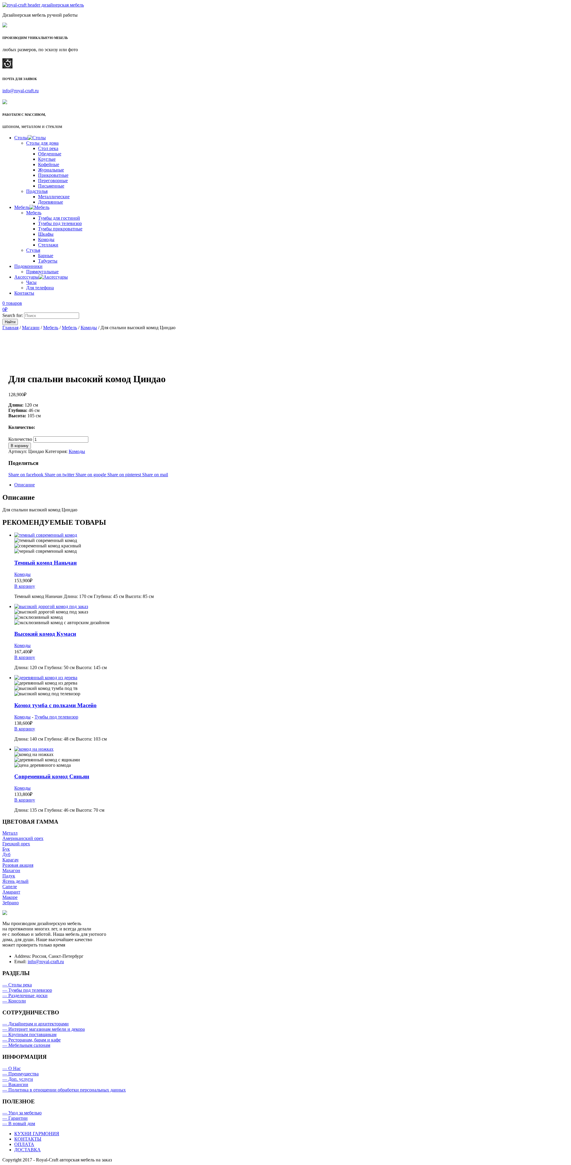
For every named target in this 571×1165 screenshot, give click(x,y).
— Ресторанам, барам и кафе (31, 1039)
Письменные (51, 185)
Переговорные (53, 180)
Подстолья (37, 191)
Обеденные (49, 153)
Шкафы (46, 234)
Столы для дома (42, 143)
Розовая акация (17, 865)
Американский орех (22, 838)
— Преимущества (20, 1073)
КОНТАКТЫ (27, 1138)
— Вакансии (15, 1084)
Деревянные (50, 201)
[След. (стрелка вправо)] (560, 582)
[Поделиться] (551, 6)
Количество (20, 439)
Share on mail (155, 474)
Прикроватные (53, 175)
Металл (10, 833)
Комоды (46, 239)
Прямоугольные (42, 271)
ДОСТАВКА (27, 1149)
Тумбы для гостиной (59, 218)
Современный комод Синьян (51, 776)
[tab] (291, 485)
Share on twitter (60, 474)
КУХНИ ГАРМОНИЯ (36, 1133)
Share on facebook (26, 474)
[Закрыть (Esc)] (564, 6)
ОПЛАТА (24, 1144)
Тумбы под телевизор (60, 223)
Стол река (48, 148)
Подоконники (28, 266)
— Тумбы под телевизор (27, 990)
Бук (6, 849)
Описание (24, 484)
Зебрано (10, 902)
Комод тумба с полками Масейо (55, 705)
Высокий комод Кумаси (45, 634)
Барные (45, 255)
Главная (10, 327)
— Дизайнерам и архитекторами (35, 1023)
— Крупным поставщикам (29, 1034)
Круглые (47, 159)
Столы (21, 137)
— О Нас (11, 1068)
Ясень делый (15, 881)
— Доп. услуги (17, 1079)
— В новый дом (18, 1123)
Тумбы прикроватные (60, 228)
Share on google (91, 474)
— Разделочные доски (25, 995)
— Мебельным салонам (26, 1045)
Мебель (21, 207)
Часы (31, 282)
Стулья (33, 250)
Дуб (6, 854)
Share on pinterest (124, 474)
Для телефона (40, 287)
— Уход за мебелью (22, 1112)
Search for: (12, 315)
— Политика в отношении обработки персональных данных (64, 1089)
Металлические (54, 196)
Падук (8, 875)
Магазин (31, 327)
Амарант (11, 891)
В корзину (20, 445)
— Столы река (17, 984)
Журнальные (51, 169)
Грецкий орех (16, 843)
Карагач (10, 859)
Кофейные (48, 164)
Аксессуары (26, 276)
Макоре (10, 897)
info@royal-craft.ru (20, 90)
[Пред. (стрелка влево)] (10, 582)
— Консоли (14, 1000)
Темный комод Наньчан (45, 563)
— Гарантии (15, 1118)
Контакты (24, 293)
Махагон (11, 870)
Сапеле (9, 886)
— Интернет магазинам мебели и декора (43, 1029)
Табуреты (47, 260)
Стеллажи (48, 244)
